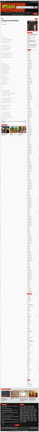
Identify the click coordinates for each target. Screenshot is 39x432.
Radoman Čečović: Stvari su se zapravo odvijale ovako (7, 121)
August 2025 (29, 69)
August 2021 (29, 135)
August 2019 (29, 171)
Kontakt (17, 427)
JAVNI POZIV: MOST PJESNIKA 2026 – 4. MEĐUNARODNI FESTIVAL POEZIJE (32, 35)
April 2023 (28, 105)
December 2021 (29, 129)
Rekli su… (28, 361)
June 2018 (28, 192)
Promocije (31, 417)
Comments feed (29, 384)
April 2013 (28, 285)
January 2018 (29, 200)
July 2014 (28, 263)
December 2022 (29, 111)
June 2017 (28, 210)
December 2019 (29, 165)
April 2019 (28, 177)
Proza (13, 12)
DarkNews (22, 430)
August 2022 (29, 117)
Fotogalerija (29, 316)
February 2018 (29, 198)
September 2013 (29, 278)
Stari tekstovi (25, 420)
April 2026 (28, 57)
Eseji (26, 12)
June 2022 (28, 120)
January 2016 (29, 236)
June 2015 (28, 246)
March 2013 (29, 287)
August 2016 (29, 225)
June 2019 (28, 174)
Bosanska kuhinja (29, 304)
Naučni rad (28, 343)
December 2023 (29, 96)
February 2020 (29, 162)
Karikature (21, 412)
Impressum (13, 427)
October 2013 (29, 276)
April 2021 (28, 141)
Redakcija (2, 22)
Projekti (28, 352)
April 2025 (28, 75)
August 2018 (29, 189)
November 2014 (29, 257)
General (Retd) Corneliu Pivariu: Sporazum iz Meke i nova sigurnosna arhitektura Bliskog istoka (24, 393)
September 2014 (29, 260)
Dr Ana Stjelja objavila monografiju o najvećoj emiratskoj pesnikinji (33, 393)
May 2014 (28, 266)
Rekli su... (29, 418)
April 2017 (28, 213)
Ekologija (22, 14)
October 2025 (29, 66)
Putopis (21, 418)
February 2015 (29, 252)
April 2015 (28, 249)
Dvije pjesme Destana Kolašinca (14, 129)
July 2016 (28, 227)
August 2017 (29, 207)
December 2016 (29, 219)
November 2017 (29, 203)
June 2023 (28, 102)
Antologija (28, 298)
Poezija (11, 12)
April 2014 (28, 267)
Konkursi (28, 334)
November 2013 (29, 275)
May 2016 (28, 230)
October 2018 (29, 186)
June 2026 (28, 54)
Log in (28, 381)
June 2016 (28, 228)
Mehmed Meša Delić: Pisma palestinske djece (20, 121)
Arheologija (29, 301)
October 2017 (29, 204)
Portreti (29, 12)
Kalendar (28, 328)
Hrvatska (28, 319)
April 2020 (28, 159)
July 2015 (28, 245)
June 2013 (28, 282)
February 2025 (29, 78)
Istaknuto (3, 396)
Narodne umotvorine (33, 414)
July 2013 (28, 281)
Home (5, 12)
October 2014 (29, 258)
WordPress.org (29, 386)
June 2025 (28, 72)
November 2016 (29, 221)
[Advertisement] (27, 7)
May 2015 (28, 248)
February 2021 (29, 144)
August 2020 (29, 153)
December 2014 (29, 255)
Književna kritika (29, 331)
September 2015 (29, 242)
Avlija (4, 427)
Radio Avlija (29, 358)
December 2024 (29, 81)
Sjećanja (35, 418)
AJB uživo (35, 13)
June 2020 (28, 156)
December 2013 (29, 273)
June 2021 (28, 138)
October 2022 (29, 114)
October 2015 (29, 240)
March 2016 (29, 233)
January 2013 (29, 290)
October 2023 (29, 99)
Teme (28, 420)
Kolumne (20, 12)
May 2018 (28, 194)
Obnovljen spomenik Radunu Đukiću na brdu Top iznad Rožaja (10, 416)
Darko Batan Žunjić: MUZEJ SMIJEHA (15, 393)
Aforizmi (28, 295)
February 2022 (29, 126)
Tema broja (29, 370)
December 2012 (29, 291)
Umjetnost (28, 373)
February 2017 (29, 216)
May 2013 (28, 284)
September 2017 (29, 206)
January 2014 (29, 272)
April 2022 (28, 123)
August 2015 (29, 243)
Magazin (17, 12)
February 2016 (29, 234)
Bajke (33, 406)
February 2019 (29, 180)
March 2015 (29, 251)
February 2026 (29, 60)
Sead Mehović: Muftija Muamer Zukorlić (5, 129)
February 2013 (29, 288)
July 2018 (28, 191)
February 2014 (29, 270)
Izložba (28, 325)
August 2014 (29, 261)
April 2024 (28, 90)
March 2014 (29, 269)
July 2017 (28, 209)
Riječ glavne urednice (9, 427)
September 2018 (29, 188)
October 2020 (29, 150)
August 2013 (29, 279)
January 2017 (29, 218)
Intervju (23, 12)
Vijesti (8, 12)
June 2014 (28, 264)
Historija (35, 409)
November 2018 (29, 185)
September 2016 (29, 224)
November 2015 (29, 239)
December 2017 (29, 201)
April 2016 (28, 231)
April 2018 (28, 195)
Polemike (34, 415)
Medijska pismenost (30, 340)
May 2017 (28, 212)
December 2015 (29, 237)
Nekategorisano (26, 415)
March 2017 (29, 215)
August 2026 (29, 51)
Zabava (28, 376)
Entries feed (29, 383)
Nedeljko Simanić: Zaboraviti (22, 129)
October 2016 (29, 222)
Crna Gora (28, 307)
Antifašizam (25, 406)
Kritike (35, 412)
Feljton (28, 313)
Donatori (16, 428)
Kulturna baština (14, 14)
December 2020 (29, 147)
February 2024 (29, 93)
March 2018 (29, 197)
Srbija (28, 367)
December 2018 (29, 183)
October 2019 (29, 168)
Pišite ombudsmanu (11, 428)
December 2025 (29, 63)
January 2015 (29, 254)
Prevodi (25, 417)
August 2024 (29, 84)
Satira (28, 364)
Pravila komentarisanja (4, 428)
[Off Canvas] (1, 13)
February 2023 (29, 108)
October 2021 (29, 132)
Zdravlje (18, 14)
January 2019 (29, 182)
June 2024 (28, 87)
